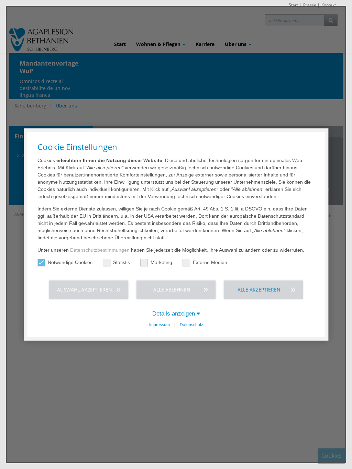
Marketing (161, 262)
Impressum (159, 324)
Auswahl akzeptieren (84, 289)
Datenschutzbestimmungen (100, 250)
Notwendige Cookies (70, 262)
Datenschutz (191, 324)
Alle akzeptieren (259, 289)
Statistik (121, 262)
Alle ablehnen (171, 289)
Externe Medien (210, 262)
